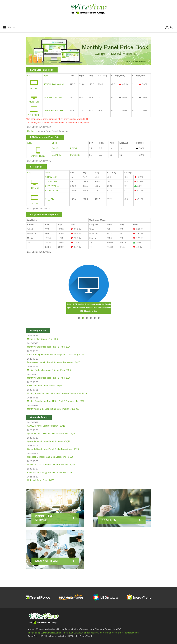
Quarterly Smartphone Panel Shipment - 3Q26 (48, 441)
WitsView (62, 636)
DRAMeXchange (48, 636)
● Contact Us (109, 629)
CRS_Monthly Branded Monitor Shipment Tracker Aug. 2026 (55, 354)
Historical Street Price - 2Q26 (40, 480)
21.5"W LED (51, 181)
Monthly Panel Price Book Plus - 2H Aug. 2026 (49, 347)
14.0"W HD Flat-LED (53, 110)
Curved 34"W (51, 190)
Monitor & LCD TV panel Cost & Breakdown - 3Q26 (51, 465)
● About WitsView (36, 629)
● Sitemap (98, 629)
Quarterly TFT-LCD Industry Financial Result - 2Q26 (51, 433)
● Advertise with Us (54, 629)
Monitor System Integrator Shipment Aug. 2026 (49, 370)
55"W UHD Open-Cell (54, 84)
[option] (88, 51)
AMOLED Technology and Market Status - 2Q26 (49, 472)
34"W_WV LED (52, 186)
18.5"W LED (51, 177)
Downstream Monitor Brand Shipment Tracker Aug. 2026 (53, 362)
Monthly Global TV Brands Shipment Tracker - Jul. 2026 (53, 409)
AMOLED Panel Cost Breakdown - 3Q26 (46, 426)
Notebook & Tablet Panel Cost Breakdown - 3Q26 (50, 457)
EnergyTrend (86, 636)
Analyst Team (46, 561)
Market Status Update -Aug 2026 (42, 339)
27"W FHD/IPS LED (53, 97)
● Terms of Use (85, 629)
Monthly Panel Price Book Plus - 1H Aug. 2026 (49, 378)
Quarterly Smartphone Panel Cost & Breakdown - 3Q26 (53, 449)
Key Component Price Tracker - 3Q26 (44, 385)
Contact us (32, 131)
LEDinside (73, 636)
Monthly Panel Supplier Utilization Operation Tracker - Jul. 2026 (57, 393)
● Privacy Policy (70, 629)
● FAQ (118, 629)
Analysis (108, 520)
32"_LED (49, 199)
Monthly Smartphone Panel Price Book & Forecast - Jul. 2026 (55, 401)
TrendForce (33, 636)
